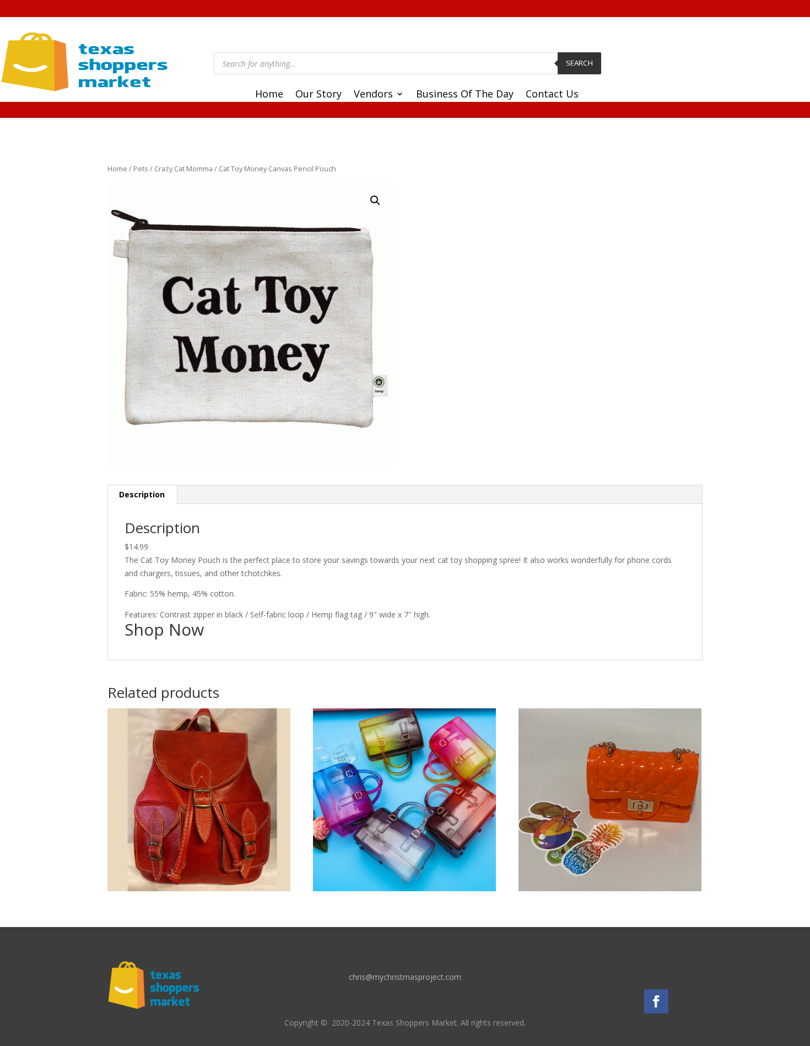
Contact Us (552, 95)
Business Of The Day (465, 95)
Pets (140, 169)
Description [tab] (142, 494)
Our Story (318, 95)
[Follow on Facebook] (656, 1001)
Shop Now (164, 629)
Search (579, 63)
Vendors (373, 95)
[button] (375, 200)
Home (269, 95)
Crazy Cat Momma (183, 169)
